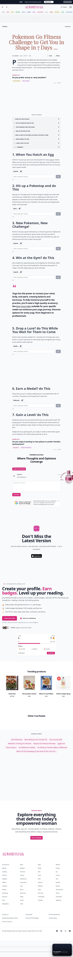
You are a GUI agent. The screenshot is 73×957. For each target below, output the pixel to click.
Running (40, 893)
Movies (4, 889)
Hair (57, 879)
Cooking (4, 872)
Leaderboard (21, 653)
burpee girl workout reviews (44, 743)
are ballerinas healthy (27, 747)
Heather (16, 56)
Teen (8, 12)
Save (50, 56)
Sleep (51, 12)
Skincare (4, 896)
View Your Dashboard (29, 618)
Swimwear (59, 896)
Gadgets (4, 879)
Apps (21, 864)
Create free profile (9, 618)
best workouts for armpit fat (36, 740)
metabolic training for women (19, 743)
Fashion (4, 875)
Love (46, 12)
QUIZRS (59, 449)
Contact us (5, 914)
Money (58, 886)
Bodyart (22, 868)
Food (12, 12)
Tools (21, 904)
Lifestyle (4, 886)
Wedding (18, 12)
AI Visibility (29, 914)
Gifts (3, 12)
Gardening (23, 879)
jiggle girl (61, 743)
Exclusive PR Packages (32, 918)
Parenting (5, 893)
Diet (39, 872)
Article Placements (54, 914)
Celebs (58, 868)
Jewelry (58, 882)
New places (16, 447)
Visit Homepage (36, 838)
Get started (51, 653)
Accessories (69, 12)
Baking (58, 864)
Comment (16, 494)
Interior (40, 882)
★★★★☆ (68, 26)
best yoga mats (23, 306)
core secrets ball (55, 740)
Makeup (40, 886)
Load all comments (19, 469)
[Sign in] (70, 7)
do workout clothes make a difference (52, 747)
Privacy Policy (53, 918)
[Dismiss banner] (58, 500)
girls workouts (16, 740)
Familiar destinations (26, 447)
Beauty (4, 868)
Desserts (22, 872)
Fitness (22, 875)
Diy (57, 872)
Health (29, 12)
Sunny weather (16, 81)
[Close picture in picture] (54, 945)
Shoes (57, 893)
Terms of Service (7, 921)
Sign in (36, 622)
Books (39, 868)
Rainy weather (26, 81)
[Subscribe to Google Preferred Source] (23, 503)
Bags (63, 12)
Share (58, 56)
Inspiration (23, 882)
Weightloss (5, 904)
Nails (34, 12)
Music (23, 12)
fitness (4, 26)
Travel (22, 900)
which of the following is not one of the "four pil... (36, 751)
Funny (57, 875)
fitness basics (11, 747)
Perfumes (57, 12)
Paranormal (40, 12)
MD (30, 55)
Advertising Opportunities (10, 918)
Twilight (40, 900)
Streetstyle (41, 896)
